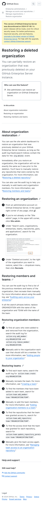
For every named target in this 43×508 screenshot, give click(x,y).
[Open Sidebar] (3, 13)
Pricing (4, 499)
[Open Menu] (39, 4)
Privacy (29, 497)
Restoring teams (11, 365)
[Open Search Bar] (33, 4)
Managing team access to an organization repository (22, 448)
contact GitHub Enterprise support (17, 41)
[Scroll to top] (37, 502)
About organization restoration (15, 133)
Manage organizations (14, 14)
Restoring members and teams (16, 191)
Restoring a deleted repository (16, 177)
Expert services (15, 499)
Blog (25, 499)
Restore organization (14, 16)
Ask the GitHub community (14, 473)
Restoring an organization (20, 199)
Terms (22, 497)
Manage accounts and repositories (19, 11)
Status (36, 497)
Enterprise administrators (15, 9)
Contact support (10, 476)
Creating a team (29, 384)
